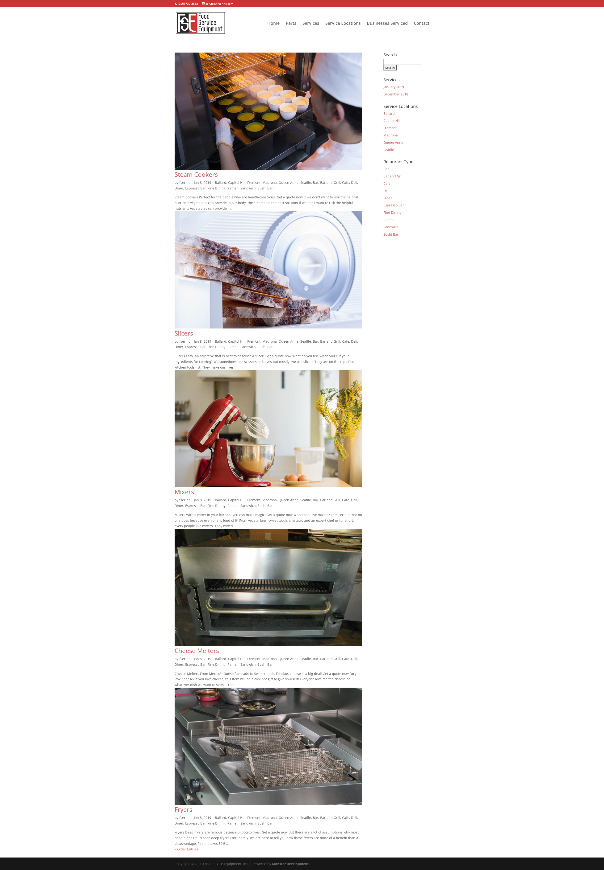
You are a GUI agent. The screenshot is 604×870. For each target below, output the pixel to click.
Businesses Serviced (387, 23)
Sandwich (248, 188)
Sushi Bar (265, 188)
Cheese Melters (197, 650)
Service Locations (343, 23)
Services (310, 23)
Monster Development (290, 864)
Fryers (183, 809)
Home (273, 23)
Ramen (233, 188)
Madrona (269, 182)
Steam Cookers (196, 174)
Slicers (184, 333)
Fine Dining (217, 188)
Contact (421, 23)
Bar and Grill (330, 182)
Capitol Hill (236, 182)
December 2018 (395, 94)
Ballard (220, 182)
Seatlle (305, 182)
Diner (179, 188)
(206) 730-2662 (188, 4)
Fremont (253, 182)
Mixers (184, 492)
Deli (354, 182)
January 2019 (393, 87)
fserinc (184, 182)
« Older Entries (186, 849)
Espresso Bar (195, 188)
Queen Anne (288, 182)
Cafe (345, 182)
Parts (291, 23)
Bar (315, 182)
